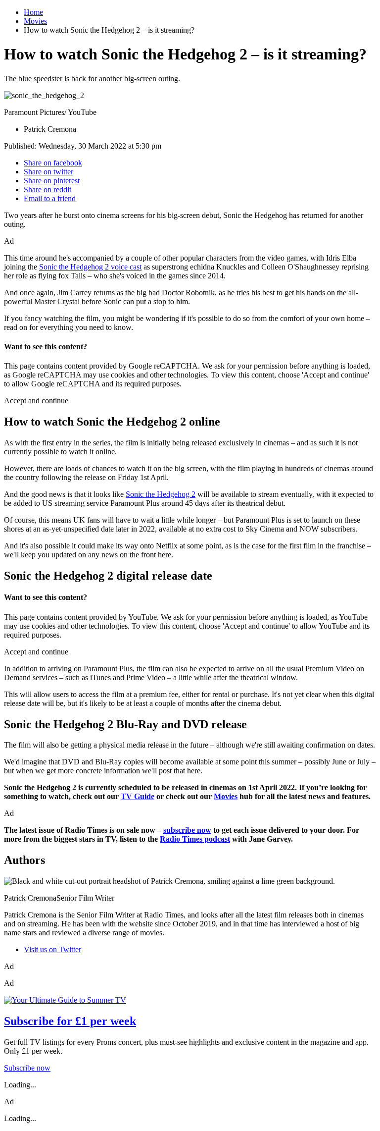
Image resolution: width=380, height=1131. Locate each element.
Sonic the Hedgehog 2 (160, 494)
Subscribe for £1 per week (70, 1021)
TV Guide (137, 796)
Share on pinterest (52, 180)
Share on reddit (47, 189)
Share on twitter (48, 171)
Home (33, 12)
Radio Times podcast (195, 839)
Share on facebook (53, 163)
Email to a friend (50, 198)
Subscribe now (27, 1068)
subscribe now (187, 830)
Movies (35, 21)
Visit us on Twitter (52, 949)
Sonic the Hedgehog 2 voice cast (90, 267)
